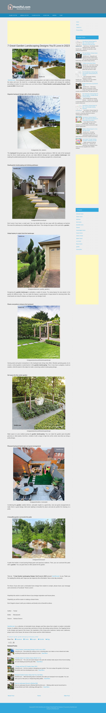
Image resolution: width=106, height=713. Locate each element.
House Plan (46, 15)
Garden (54, 15)
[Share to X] (12, 642)
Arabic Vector (79, 216)
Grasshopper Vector (80, 230)
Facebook (19, 639)
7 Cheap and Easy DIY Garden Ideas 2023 (26, 666)
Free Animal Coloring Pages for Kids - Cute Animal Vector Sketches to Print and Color (89, 43)
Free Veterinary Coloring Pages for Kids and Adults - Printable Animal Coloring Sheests (90, 95)
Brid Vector (78, 222)
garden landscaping (23, 636)
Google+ (33, 639)
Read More (45, 653)
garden (15, 636)
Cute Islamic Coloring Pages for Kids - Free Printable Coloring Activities (89, 107)
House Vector (79, 233)
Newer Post (11, 695)
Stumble (41, 639)
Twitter (27, 639)
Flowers (78, 227)
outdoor (36, 636)
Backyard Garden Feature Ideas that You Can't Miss (29, 675)
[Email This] (9, 642)
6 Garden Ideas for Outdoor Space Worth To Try (28, 658)
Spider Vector (79, 238)
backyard (11, 636)
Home (39, 695)
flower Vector (36, 15)
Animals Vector (24, 15)
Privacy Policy (79, 30)
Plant (61, 15)
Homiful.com (11, 80)
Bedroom (78, 219)
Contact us (78, 27)
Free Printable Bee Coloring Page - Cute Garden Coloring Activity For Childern (90, 73)
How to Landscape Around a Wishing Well (26, 683)
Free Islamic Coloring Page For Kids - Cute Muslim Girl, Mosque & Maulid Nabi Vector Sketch (90, 119)
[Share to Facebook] (14, 642)
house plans (79, 249)
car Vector (78, 241)
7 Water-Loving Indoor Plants (89, 63)
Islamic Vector (13, 15)
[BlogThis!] (10, 642)
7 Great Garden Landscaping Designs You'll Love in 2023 (38, 45)
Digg (48, 639)
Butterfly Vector (79, 224)
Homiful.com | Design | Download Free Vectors (51, 707)
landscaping (31, 636)
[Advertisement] (38, 32)
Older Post (67, 695)
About (77, 24)
